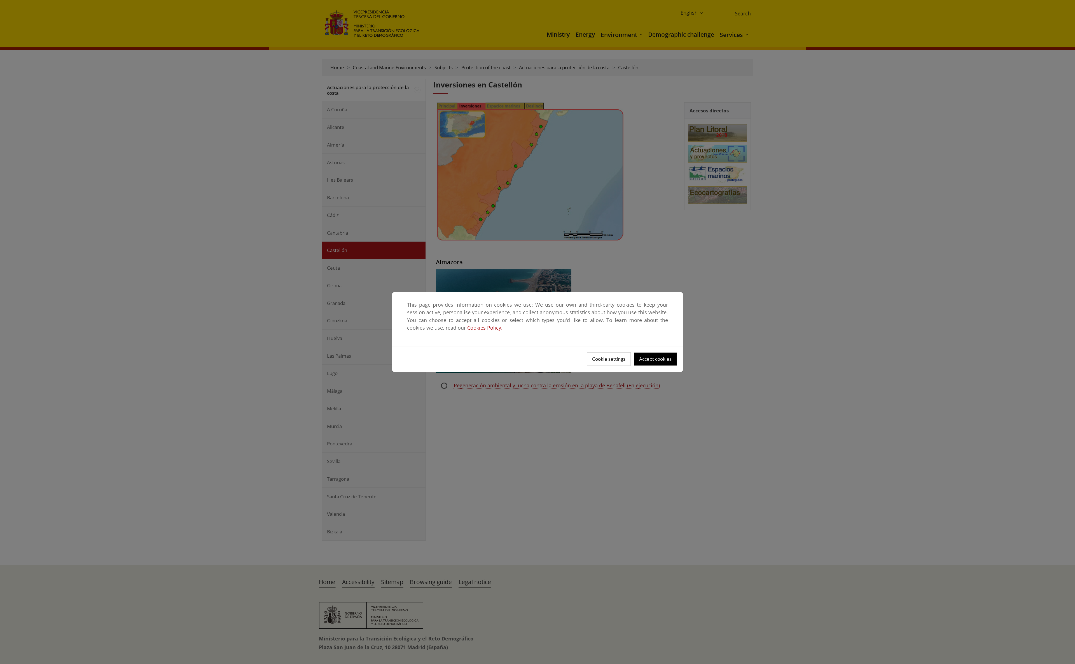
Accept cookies (655, 359)
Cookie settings (608, 359)
